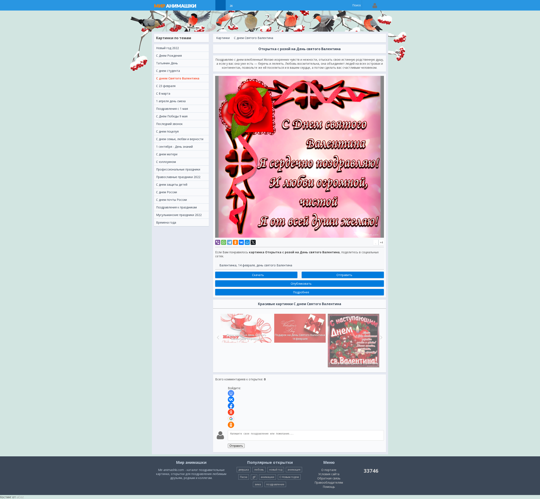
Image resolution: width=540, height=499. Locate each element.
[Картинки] (220, 5)
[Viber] (217, 242)
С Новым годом (289, 477)
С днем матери (166, 154)
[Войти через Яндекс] (231, 412)
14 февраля (246, 265)
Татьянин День (167, 63)
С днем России (166, 192)
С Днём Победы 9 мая (172, 116)
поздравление (275, 484)
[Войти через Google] (231, 418)
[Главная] (179, 5)
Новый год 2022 (167, 48)
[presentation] (217, 337)
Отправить (236, 445)
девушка (243, 469)
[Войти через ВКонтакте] (231, 399)
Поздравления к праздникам (176, 207)
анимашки (267, 477)
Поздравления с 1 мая (172, 109)
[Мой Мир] (247, 242)
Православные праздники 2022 (178, 177)
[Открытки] (210, 5)
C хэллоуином (166, 162)
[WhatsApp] (223, 242)
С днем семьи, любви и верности (179, 139)
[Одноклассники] (235, 242)
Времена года (166, 222)
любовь (259, 469)
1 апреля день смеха (171, 101)
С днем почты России (171, 200)
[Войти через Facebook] (231, 406)
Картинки (223, 38)
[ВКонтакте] (241, 242)
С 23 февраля (166, 86)
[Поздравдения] (241, 5)
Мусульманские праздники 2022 (179, 215)
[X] (253, 242)
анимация (294, 469)
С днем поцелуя (167, 131)
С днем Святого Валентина (177, 78)
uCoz (20, 497)
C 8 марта (163, 93)
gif (253, 477)
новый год (275, 469)
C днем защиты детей (171, 184)
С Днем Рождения (169, 56)
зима (258, 484)
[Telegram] (229, 242)
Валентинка (227, 265)
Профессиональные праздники (178, 169)
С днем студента (168, 71)
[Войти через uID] (231, 393)
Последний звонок (169, 124)
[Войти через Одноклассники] (231, 425)
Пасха (243, 477)
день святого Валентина (274, 265)
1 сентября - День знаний (174, 147)
